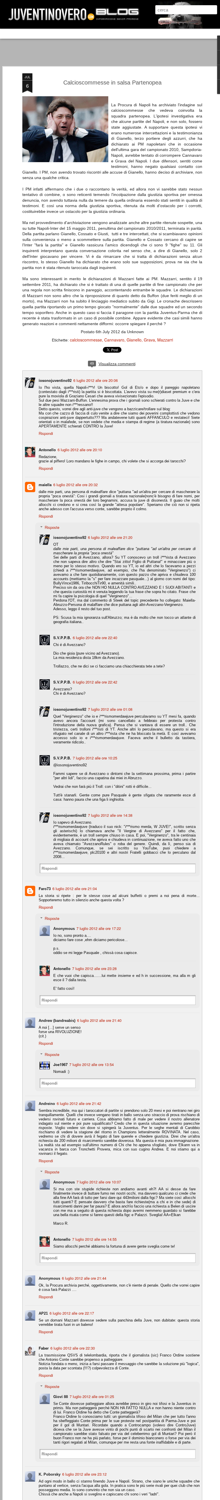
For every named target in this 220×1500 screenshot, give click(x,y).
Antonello (47, 449)
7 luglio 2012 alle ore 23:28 (94, 968)
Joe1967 (60, 1064)
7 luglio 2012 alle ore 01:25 (92, 1396)
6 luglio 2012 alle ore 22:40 (95, 637)
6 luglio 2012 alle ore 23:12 (84, 1474)
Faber (44, 1348)
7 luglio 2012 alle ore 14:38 (110, 815)
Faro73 (45, 888)
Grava (149, 340)
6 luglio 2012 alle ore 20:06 (95, 380)
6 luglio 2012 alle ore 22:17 (72, 1313)
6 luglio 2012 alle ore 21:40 (99, 1020)
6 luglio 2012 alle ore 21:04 (74, 888)
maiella (45, 484)
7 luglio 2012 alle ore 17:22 (98, 928)
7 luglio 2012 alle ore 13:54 (91, 1064)
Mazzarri (165, 340)
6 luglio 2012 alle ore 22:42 (95, 682)
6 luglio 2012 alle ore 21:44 (84, 1278)
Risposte (52, 527)
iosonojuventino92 (55, 380)
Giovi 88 (60, 1396)
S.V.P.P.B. (62, 637)
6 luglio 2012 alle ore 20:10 (80, 449)
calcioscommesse (86, 340)
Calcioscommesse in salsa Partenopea (112, 82)
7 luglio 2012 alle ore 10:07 (98, 1182)
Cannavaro (114, 340)
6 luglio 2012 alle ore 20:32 (75, 484)
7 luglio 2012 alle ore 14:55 (94, 1239)
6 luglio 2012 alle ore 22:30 (72, 1348)
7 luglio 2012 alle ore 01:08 (110, 709)
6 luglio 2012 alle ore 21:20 (110, 537)
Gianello (134, 340)
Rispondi (46, 433)
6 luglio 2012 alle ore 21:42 (79, 1103)
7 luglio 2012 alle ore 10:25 (95, 758)
